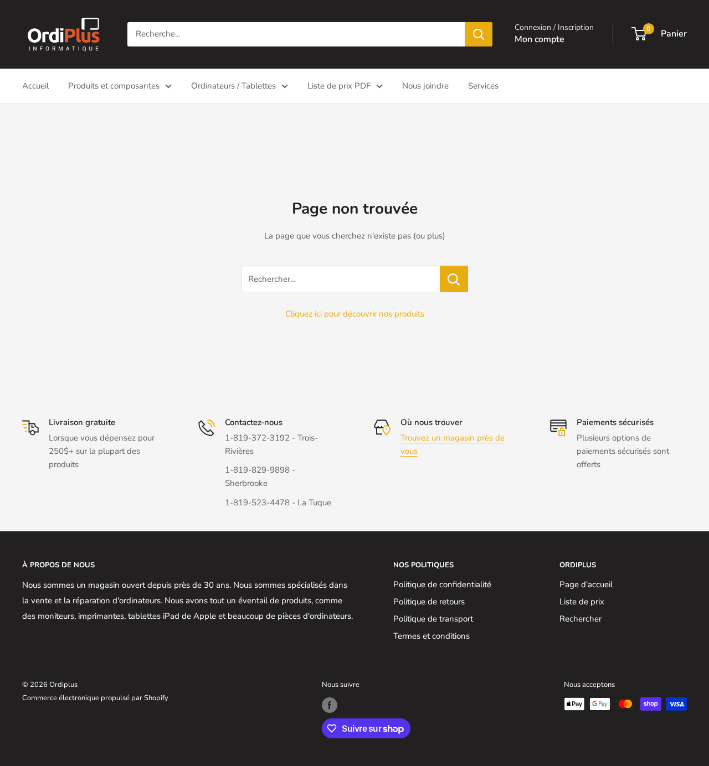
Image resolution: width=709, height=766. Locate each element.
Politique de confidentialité (442, 584)
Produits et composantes (114, 85)
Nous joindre (425, 85)
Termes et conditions (431, 635)
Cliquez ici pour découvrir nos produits (354, 313)
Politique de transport (433, 618)
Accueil (35, 85)
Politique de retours (429, 601)
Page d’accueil (586, 584)
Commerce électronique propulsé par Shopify (95, 698)
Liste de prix (581, 601)
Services (483, 85)
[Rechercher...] (454, 279)
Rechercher (580, 618)
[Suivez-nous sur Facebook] (329, 705)
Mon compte (539, 39)
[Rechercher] (478, 34)
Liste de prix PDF (339, 85)
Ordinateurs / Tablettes (233, 85)
